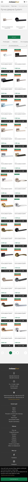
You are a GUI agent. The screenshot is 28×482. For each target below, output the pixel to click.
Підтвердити (14, 479)
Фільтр (14, 37)
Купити (6, 71)
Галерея (14, 440)
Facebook (14, 457)
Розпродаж (6, 41)
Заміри (14, 436)
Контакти (14, 442)
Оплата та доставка (14, 444)
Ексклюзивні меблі (14, 419)
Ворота (14, 411)
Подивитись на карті (14, 399)
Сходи (14, 415)
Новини (14, 438)
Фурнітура (14, 6)
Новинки (14, 41)
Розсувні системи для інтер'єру (14, 413)
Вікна (14, 410)
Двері (14, 408)
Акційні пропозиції (14, 421)
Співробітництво (14, 432)
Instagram (14, 464)
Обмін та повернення (14, 445)
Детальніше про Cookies (7, 475)
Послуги (14, 434)
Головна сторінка (5, 6)
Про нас (14, 430)
